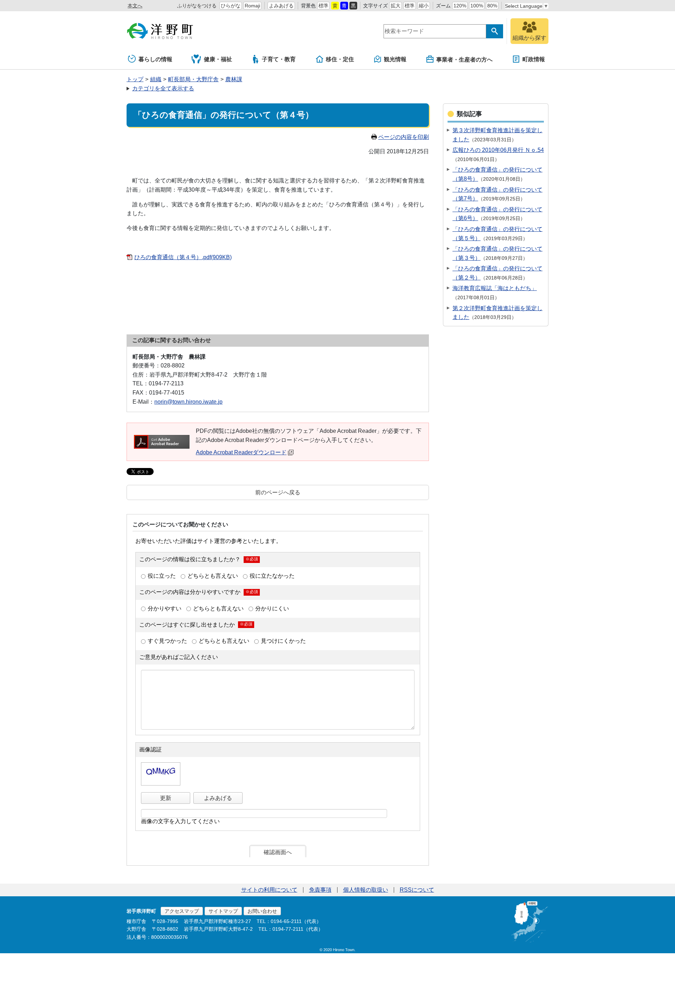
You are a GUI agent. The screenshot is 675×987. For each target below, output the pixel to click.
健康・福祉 (218, 59)
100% (476, 5)
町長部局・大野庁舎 (193, 79)
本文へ (135, 5)
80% (492, 5)
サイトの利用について (269, 890)
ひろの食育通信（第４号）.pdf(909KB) (183, 257)
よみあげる (281, 5)
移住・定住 (340, 59)
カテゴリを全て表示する (163, 88)
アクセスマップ (182, 911)
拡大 (395, 5)
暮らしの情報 (155, 59)
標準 (323, 5)
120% (460, 5)
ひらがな (230, 5)
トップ (135, 79)
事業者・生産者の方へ (464, 60)
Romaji (252, 5)
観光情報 (395, 59)
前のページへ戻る (277, 492)
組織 (155, 79)
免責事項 (320, 890)
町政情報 (533, 59)
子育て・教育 (279, 59)
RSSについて (417, 890)
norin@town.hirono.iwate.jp (188, 402)
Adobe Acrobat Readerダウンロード (241, 452)
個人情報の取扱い (365, 890)
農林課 (233, 79)
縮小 (424, 5)
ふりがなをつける (197, 5)
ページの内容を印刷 (403, 137)
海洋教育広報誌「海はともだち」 (494, 288)
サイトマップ (223, 911)
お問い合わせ (262, 911)
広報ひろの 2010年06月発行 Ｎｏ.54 (498, 150)
